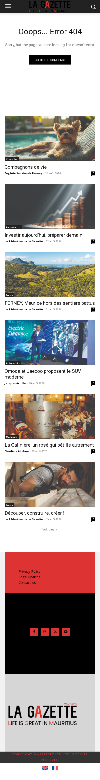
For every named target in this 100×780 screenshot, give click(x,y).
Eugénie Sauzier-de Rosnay (23, 173)
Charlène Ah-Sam (17, 451)
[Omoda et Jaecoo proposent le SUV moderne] (50, 342)
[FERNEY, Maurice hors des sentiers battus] (50, 274)
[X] (55, 632)
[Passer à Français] (55, 768)
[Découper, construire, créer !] (50, 484)
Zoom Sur (12, 159)
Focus (9, 295)
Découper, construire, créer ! (34, 513)
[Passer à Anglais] (45, 768)
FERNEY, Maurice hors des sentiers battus (50, 303)
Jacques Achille (15, 383)
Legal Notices (29, 577)
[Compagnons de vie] (50, 138)
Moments (11, 437)
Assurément (13, 227)
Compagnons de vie (26, 167)
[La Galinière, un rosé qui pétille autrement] (50, 416)
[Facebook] (34, 632)
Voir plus (48, 529)
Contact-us (27, 582)
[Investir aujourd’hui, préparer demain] (50, 206)
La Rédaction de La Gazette (24, 241)
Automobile (13, 363)
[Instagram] (45, 632)
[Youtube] (66, 632)
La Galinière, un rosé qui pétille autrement (49, 445)
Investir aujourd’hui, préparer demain (43, 235)
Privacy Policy (29, 571)
